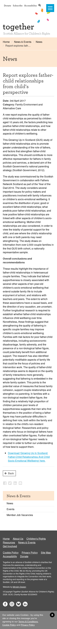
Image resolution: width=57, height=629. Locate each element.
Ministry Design (19, 586)
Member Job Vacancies (20, 515)
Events (10, 509)
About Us (18, 538)
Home (6, 42)
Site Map (46, 552)
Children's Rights (36, 538)
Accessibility (30, 5)
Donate (7, 5)
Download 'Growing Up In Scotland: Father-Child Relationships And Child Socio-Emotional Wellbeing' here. (29, 456)
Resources (9, 542)
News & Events (22, 42)
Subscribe (17, 5)
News (39, 42)
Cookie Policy (11, 552)
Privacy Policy (30, 552)
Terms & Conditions (28, 621)
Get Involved (10, 546)
